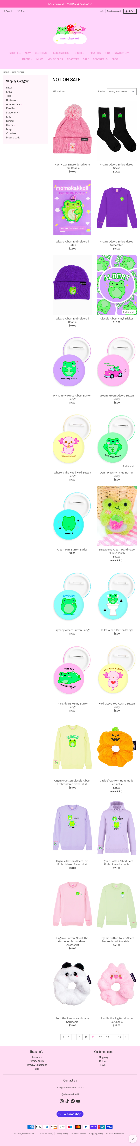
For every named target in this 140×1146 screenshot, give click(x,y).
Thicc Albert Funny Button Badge (72, 705)
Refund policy (46, 1133)
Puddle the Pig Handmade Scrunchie (117, 1020)
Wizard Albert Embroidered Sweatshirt (116, 243)
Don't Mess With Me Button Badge (117, 474)
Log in (101, 11)
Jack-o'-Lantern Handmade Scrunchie (117, 782)
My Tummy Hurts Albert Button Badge (72, 397)
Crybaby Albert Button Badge (72, 630)
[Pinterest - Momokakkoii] (73, 1101)
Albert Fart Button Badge (72, 549)
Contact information (115, 1133)
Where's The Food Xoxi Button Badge (72, 474)
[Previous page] (63, 1037)
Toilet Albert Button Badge (117, 630)
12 (100, 1037)
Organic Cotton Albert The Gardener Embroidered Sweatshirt (72, 941)
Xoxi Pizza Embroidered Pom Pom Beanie (72, 166)
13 (107, 1037)
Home (6, 72)
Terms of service (78, 1133)
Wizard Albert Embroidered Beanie (72, 320)
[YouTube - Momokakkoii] (78, 1101)
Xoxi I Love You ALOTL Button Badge (117, 705)
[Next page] (126, 1037)
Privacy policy (62, 1133)
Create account (114, 11)
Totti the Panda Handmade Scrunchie (72, 1020)
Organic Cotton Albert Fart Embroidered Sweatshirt (72, 862)
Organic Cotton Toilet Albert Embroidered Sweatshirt (117, 939)
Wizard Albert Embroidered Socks (116, 166)
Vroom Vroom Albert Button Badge (117, 397)
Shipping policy (96, 1133)
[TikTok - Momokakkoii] (67, 1101)
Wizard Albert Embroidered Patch (72, 243)
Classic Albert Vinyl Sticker (116, 318)
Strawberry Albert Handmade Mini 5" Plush (117, 551)
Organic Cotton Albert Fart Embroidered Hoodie (117, 862)
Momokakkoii (28, 1133)
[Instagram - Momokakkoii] (62, 1101)
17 (119, 1037)
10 (86, 1037)
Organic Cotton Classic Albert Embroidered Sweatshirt (72, 782)
